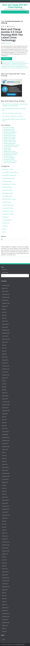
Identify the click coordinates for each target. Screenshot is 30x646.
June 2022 (4, 348)
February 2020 (5, 431)
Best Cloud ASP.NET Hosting (10, 146)
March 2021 (4, 392)
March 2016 (4, 568)
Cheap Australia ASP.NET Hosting (11, 145)
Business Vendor (7, 149)
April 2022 (4, 354)
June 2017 (4, 524)
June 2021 (4, 383)
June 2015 (4, 595)
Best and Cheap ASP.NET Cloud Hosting (15, 6)
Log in (3, 639)
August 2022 (5, 342)
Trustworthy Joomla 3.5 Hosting (21, 67)
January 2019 (5, 470)
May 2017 (4, 527)
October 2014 (5, 619)
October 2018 (5, 479)
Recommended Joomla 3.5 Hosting (12, 66)
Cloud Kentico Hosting (7, 190)
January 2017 (5, 539)
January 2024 (5, 291)
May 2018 (4, 491)
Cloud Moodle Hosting (7, 196)
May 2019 (4, 458)
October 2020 (5, 407)
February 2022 (5, 360)
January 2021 (5, 398)
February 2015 (5, 607)
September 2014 (6, 622)
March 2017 (4, 533)
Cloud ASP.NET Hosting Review (9, 175)
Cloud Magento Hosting (7, 193)
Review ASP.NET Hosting (9, 137)
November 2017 (5, 509)
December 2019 (5, 437)
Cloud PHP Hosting (15, 62)
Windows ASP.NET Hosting (10, 142)
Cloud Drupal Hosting (7, 181)
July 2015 (4, 592)
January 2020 (5, 434)
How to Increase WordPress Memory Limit (11, 113)
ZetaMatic (22, 644)
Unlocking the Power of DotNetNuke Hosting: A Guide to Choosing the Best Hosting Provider (15, 104)
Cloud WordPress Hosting (8, 214)
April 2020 (4, 425)
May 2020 (4, 422)
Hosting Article (5, 217)
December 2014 (5, 613)
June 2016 (4, 560)
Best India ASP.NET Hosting (10, 161)
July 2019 (4, 452)
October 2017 (5, 512)
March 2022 (4, 357)
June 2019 (4, 455)
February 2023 (5, 324)
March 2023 (4, 321)
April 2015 (4, 601)
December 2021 (5, 366)
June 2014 (4, 631)
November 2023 (5, 297)
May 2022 (4, 351)
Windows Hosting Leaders (10, 140)
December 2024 (5, 285)
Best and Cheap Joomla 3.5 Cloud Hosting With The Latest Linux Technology (12, 34)
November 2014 (5, 616)
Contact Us (4, 269)
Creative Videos (7, 148)
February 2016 (5, 571)
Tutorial (4, 232)
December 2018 (5, 473)
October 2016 (5, 548)
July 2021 (4, 380)
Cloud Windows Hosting (7, 211)
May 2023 (4, 315)
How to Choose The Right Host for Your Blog (12, 116)
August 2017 (5, 518)
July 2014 (4, 628)
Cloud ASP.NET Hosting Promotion (10, 172)
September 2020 (6, 410)
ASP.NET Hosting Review (9, 157)
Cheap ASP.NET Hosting (9, 130)
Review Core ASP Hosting (9, 162)
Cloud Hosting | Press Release (9, 184)
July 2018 (4, 485)
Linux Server (22, 62)
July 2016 (4, 557)
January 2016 (5, 574)
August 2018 (5, 482)
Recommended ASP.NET (9, 134)
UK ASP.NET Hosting (8, 156)
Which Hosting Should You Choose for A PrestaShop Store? (14, 109)
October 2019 (5, 443)
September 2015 (6, 586)
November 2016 (5, 545)
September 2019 (6, 446)
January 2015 (5, 610)
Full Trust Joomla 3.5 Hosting (15, 64)
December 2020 (5, 401)
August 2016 (5, 554)
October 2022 (5, 336)
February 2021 (5, 395)
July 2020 (4, 416)
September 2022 (6, 339)
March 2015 (4, 604)
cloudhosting (8, 43)
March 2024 (4, 288)
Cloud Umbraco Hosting (7, 208)
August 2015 (5, 589)
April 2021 (4, 389)
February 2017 (5, 536)
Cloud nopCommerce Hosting (8, 199)
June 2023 (4, 312)
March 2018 (4, 497)
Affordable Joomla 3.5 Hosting (8, 63)
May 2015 (4, 598)
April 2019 (4, 461)
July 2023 (4, 309)
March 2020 (4, 428)
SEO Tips (4, 229)
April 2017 (4, 530)
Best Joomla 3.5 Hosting (20, 63)
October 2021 (5, 372)
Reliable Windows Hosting (9, 135)
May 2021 (4, 386)
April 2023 (4, 318)
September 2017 (6, 515)
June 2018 (4, 488)
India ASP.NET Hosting (9, 159)
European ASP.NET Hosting (10, 154)
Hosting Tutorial (5, 223)
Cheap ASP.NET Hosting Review (11, 153)
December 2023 (5, 294)
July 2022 (4, 345)
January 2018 (5, 503)
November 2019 (5, 440)
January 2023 (5, 327)
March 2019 (4, 464)
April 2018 (4, 494)
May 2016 (4, 563)
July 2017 (4, 521)
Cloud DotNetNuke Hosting (8, 178)
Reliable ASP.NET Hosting (9, 151)
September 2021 (6, 375)
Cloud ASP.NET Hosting (7, 169)
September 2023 (6, 303)
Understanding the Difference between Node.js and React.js (13, 120)
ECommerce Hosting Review (10, 132)
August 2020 (5, 413)
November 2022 (5, 333)
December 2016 (5, 542)
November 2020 (5, 404)
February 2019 (5, 467)
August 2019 (5, 449)
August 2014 (5, 625)
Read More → (6, 58)
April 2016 (4, 566)
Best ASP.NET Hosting (9, 127)
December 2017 (5, 506)
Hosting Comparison (6, 220)
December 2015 (5, 577)
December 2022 (5, 330)
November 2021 (5, 369)
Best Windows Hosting (9, 129)
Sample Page (5, 272)
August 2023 (5, 306)
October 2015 (5, 583)
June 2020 (4, 419)
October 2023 (5, 300)
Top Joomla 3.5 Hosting (9, 67)
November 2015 (5, 580)
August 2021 (5, 377)
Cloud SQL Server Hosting (8, 205)
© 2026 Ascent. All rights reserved (8, 644)
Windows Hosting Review (9, 143)
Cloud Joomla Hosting (6, 62)
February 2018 (5, 500)
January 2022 (5, 363)
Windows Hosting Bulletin (9, 138)
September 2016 (6, 551)
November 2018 (5, 476)
